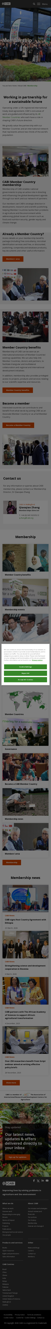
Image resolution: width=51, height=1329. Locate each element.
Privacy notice (37, 660)
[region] (25, 664)
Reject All (25, 673)
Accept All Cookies (25, 680)
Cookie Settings (25, 667)
